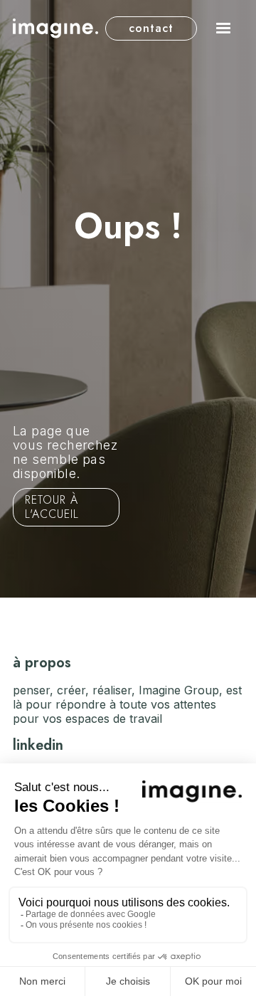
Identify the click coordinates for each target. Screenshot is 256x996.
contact (151, 28)
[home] (55, 28)
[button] (223, 28)
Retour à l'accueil (52, 507)
